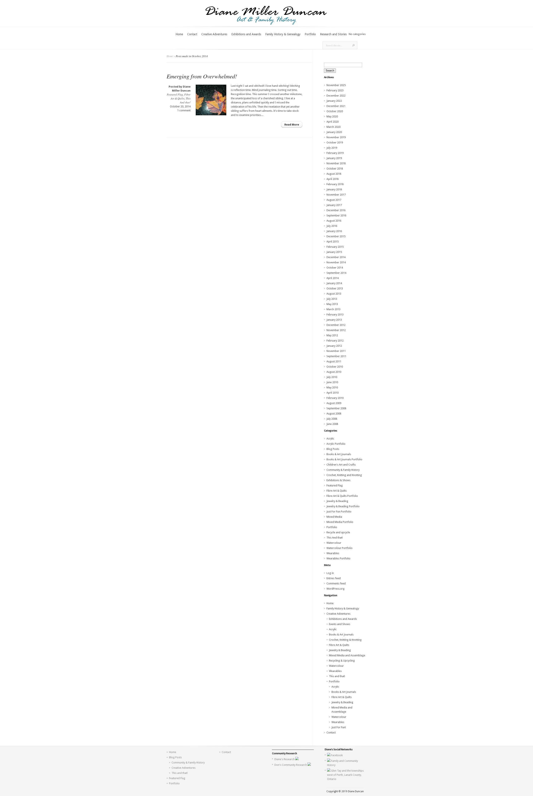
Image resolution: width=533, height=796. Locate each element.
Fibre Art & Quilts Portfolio (342, 495)
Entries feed (333, 578)
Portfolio (310, 34)
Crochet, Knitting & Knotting (345, 639)
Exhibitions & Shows (338, 480)
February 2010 (335, 397)
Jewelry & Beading (337, 501)
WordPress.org (335, 588)
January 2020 (334, 132)
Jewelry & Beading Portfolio (343, 506)
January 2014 (334, 283)
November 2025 (336, 85)
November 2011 (336, 351)
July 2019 (331, 147)
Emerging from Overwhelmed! (202, 76)
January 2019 (334, 158)
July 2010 (331, 377)
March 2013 (333, 309)
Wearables (332, 553)
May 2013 (332, 304)
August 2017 (333, 199)
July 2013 (331, 298)
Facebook (337, 755)
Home (179, 34)
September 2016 (336, 215)
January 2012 (334, 345)
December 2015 (335, 236)
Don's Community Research (291, 764)
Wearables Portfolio (338, 558)
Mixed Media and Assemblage (347, 655)
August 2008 (333, 413)
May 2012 (332, 335)
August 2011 (333, 361)
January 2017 (334, 205)
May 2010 (332, 387)
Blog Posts (332, 449)
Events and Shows (339, 624)
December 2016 (335, 210)
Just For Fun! (338, 727)
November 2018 (336, 163)
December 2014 (335, 257)
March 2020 (333, 126)
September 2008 (336, 408)
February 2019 (335, 152)
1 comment (184, 110)
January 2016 (334, 231)
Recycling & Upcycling (342, 660)
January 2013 (334, 319)
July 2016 (331, 225)
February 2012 (335, 340)
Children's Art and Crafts (341, 464)
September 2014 (336, 272)
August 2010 (333, 371)
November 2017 (336, 194)
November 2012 (336, 330)
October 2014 (334, 267)
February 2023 (335, 90)
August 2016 (333, 220)
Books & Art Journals (338, 454)
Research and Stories (333, 34)
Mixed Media (334, 516)
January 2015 (334, 252)
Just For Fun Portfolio (338, 511)
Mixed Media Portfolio (339, 522)
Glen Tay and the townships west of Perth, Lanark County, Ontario (345, 775)
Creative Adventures (214, 34)
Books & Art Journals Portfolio (344, 459)
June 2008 (332, 424)
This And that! (185, 100)
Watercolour (333, 542)
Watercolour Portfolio (339, 548)
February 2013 (335, 314)
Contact (192, 34)
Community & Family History (343, 469)
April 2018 (332, 179)
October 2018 (334, 168)
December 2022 (335, 95)
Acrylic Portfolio (335, 443)
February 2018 (335, 184)
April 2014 (332, 278)
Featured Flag (175, 94)
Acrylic (330, 438)
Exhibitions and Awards (246, 34)
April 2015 (332, 241)
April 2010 (332, 392)
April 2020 (332, 121)
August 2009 (333, 403)
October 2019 (334, 142)
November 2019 (336, 137)
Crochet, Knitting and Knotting (344, 475)
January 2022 (334, 100)
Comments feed (336, 583)
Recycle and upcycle (338, 532)
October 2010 (334, 366)
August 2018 (333, 173)
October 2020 (334, 111)
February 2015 (335, 246)
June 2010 (332, 382)
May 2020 (332, 116)
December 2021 (335, 106)
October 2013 (334, 288)
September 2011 (336, 356)
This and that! (337, 676)
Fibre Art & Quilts (181, 96)
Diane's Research (284, 759)
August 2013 (333, 293)
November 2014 (336, 262)
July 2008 (331, 418)
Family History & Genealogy (282, 34)
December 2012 (335, 324)
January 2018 (334, 189)
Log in (330, 573)
